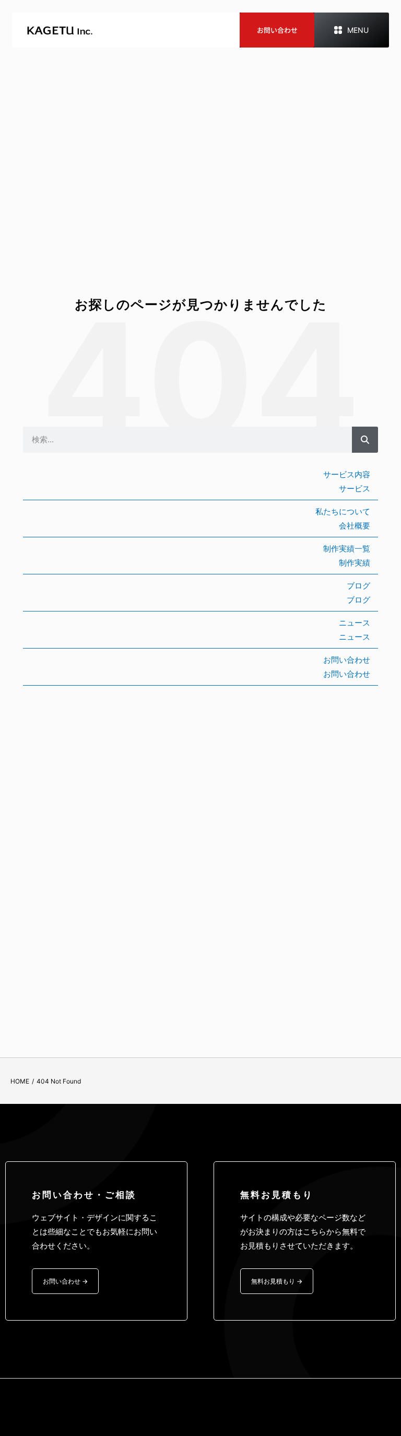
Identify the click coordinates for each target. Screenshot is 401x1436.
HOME (19, 1081)
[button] (351, 30)
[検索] (365, 440)
